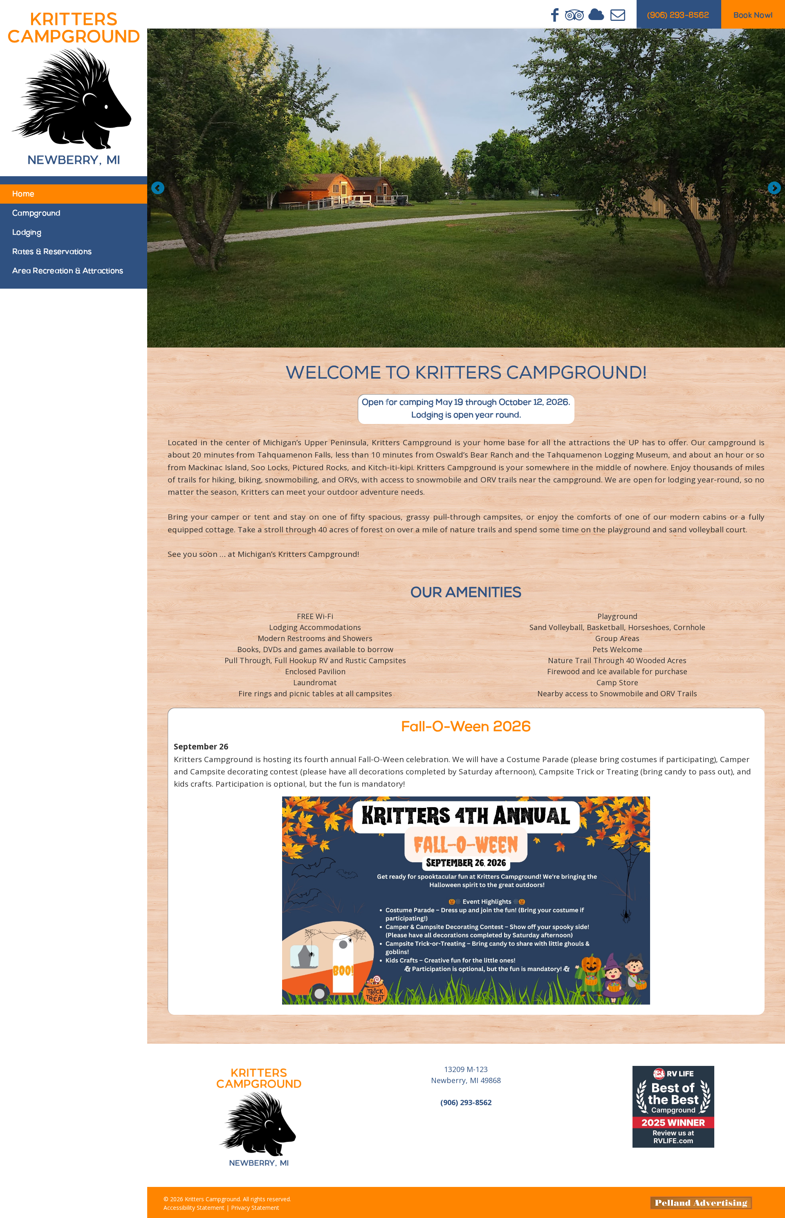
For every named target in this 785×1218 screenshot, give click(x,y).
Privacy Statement (255, 1207)
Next (774, 188)
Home (23, 194)
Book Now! (753, 16)
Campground (36, 214)
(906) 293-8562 (678, 16)
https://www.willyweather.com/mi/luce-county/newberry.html (466, 1141)
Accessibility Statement (194, 1207)
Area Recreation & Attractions (67, 271)
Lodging (26, 233)
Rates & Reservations (52, 252)
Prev (157, 188)
